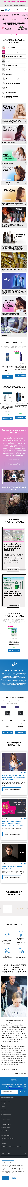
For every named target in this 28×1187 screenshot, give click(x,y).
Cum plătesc (4, 1133)
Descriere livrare (5, 1130)
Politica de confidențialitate (16, 1088)
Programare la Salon (6, 1114)
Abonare (22, 1091)
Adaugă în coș (7, 377)
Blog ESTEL (3, 1109)
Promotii (3, 1103)
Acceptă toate (5, 1178)
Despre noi (3, 1149)
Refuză (22, 1178)
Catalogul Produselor (6, 1101)
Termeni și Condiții (5, 1135)
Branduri (3, 1106)
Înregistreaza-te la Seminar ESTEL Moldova (11, 1146)
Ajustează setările (14, 1178)
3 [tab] (16, 34)
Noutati (3, 1111)
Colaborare (3, 1143)
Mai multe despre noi (20, 1073)
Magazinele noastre (5, 1119)
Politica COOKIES (5, 1141)
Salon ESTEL (4, 1117)
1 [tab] (11, 34)
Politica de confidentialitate (7, 1138)
